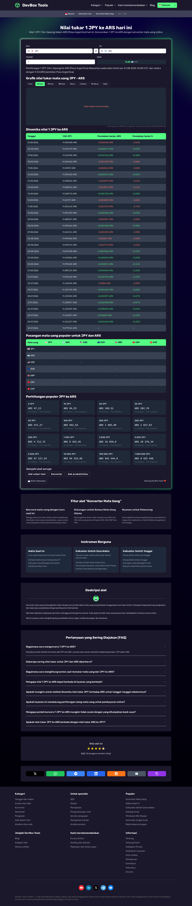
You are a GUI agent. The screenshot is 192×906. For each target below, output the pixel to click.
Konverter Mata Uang (136, 799)
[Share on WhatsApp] (55, 773)
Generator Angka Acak (137, 820)
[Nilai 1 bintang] (88, 748)
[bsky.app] (110, 887)
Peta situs (130, 867)
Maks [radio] (105, 84)
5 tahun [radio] (83, 84)
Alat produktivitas (78, 474)
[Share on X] (35, 773)
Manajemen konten (79, 820)
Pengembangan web (80, 812)
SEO (72, 799)
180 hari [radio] (61, 84)
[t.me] (103, 887)
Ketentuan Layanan (135, 851)
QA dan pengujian (79, 816)
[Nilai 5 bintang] (103, 748)
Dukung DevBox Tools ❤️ (155, 481)
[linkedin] (88, 887)
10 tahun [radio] (95, 84)
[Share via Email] (136, 773)
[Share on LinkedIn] (96, 773)
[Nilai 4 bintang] (99, 748)
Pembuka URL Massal (136, 816)
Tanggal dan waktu (24, 799)
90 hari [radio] (51, 84)
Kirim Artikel (132, 855)
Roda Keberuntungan (136, 824)
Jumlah (29, 57)
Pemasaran (75, 807)
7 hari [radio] (30, 84)
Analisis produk (77, 824)
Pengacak (20, 816)
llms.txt (129, 872)
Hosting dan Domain (80, 842)
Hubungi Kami (133, 842)
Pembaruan (131, 859)
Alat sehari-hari (37, 474)
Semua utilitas (22, 847)
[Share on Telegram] (76, 773)
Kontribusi (131, 863)
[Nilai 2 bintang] (92, 748)
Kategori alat (21, 842)
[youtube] (81, 887)
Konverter (56, 474)
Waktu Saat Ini (133, 803)
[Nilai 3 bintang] (96, 748)
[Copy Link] (157, 773)
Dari (28, 46)
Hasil (99, 57)
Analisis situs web (24, 824)
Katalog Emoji (132, 812)
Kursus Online (77, 838)
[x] (96, 887)
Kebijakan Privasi (134, 847)
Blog (152, 5)
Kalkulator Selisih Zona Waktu (140, 807)
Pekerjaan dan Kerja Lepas (83, 847)
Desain (73, 803)
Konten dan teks (23, 803)
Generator (20, 812)
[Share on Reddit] (116, 773)
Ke (100, 46)
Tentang (130, 838)
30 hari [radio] (40, 84)
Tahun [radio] (72, 84)
